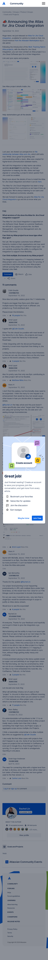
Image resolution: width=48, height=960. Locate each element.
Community (16, 3)
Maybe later (23, 518)
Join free (37, 518)
